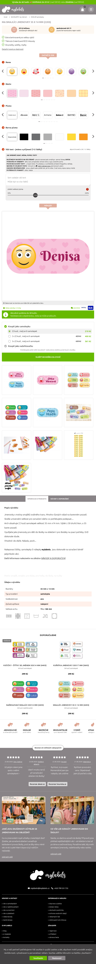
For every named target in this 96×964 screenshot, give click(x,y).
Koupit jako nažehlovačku (20, 346)
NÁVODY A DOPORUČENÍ (53, 558)
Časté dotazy (7, 920)
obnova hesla (54, 937)
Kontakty (6, 937)
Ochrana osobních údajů (57, 913)
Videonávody (7, 917)
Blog (4, 931)
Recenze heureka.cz (57, 784)
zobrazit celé (7, 857)
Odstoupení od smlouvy (57, 920)
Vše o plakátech (8, 913)
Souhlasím (38, 958)
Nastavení (56, 958)
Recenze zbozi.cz (37, 784)
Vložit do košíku (48, 357)
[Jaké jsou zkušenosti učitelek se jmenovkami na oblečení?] (24, 810)
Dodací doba (53, 907)
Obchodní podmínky (56, 910)
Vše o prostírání (8, 910)
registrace (52, 931)
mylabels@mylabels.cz (40, 888)
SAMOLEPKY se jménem (19, 17)
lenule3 (63, 761)
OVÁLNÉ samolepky (37, 17)
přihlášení (52, 934)
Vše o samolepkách (10, 904)
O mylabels (7, 934)
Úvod (5, 17)
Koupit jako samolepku (19, 326)
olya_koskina (18, 761)
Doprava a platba (55, 904)
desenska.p (87, 761)
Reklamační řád (54, 917)
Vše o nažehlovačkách (10, 907)
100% (35, 195)
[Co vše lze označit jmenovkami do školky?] (72, 810)
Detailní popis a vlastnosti (13, 49)
